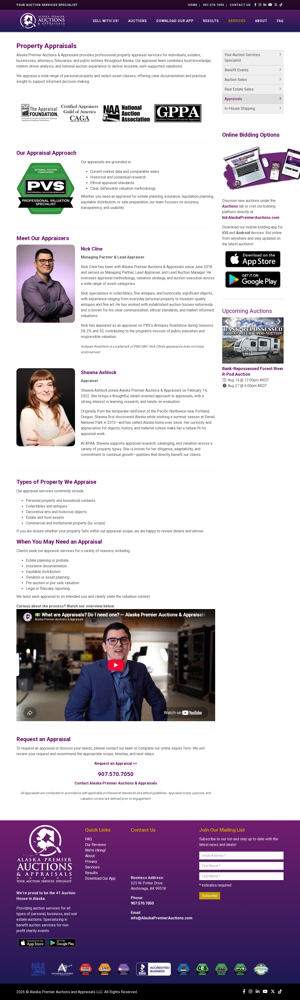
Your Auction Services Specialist (242, 58)
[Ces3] (202, 969)
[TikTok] (281, 5)
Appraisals (233, 99)
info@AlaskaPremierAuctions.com (161, 918)
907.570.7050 (213, 5)
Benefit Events (236, 70)
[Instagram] (260, 5)
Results (211, 21)
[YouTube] (270, 5)
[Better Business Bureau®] (153, 969)
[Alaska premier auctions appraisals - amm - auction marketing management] (105, 969)
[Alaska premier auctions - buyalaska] (261, 969)
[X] (276, 5)
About (261, 21)
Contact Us (240, 5)
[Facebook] (255, 5)
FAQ (280, 21)
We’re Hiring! (95, 850)
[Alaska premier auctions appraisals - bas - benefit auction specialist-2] (124, 969)
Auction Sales (236, 79)
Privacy (91, 861)
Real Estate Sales (239, 89)
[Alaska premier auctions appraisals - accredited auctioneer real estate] (86, 969)
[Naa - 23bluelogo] (38, 969)
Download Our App (175, 21)
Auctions (137, 21)
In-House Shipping (240, 108)
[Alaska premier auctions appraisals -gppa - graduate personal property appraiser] (221, 969)
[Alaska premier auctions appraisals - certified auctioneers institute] (183, 969)
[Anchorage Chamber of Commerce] (62, 969)
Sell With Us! (106, 21)
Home (192, 5)
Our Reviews (95, 844)
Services (237, 21)
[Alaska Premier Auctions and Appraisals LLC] (42, 20)
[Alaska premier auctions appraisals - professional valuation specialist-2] (240, 969)
